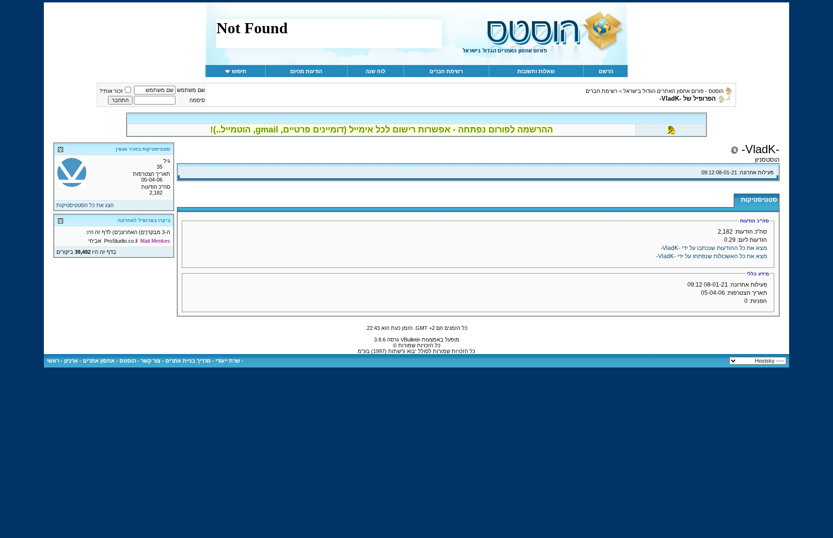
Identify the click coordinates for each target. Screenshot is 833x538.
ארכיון (71, 361)
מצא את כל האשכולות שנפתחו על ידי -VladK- (711, 256)
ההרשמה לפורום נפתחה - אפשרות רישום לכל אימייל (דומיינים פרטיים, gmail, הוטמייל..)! (381, 129)
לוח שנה (375, 71)
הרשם (606, 71)
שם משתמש (191, 90)
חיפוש (239, 71)
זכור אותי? (111, 91)
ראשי (53, 361)
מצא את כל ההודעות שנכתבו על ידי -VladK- (713, 248)
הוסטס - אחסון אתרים (109, 361)
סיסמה (197, 100)
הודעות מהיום (306, 71)
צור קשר (151, 361)
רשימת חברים (446, 71)
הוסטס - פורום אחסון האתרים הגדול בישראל (673, 91)
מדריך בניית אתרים (188, 361)
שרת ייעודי (227, 361)
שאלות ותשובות (536, 71)
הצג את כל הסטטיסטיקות (85, 205)
